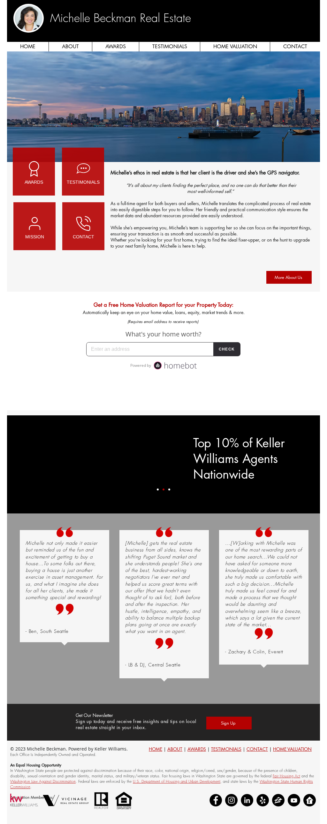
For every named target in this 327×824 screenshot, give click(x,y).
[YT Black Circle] (294, 800)
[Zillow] (278, 800)
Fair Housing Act (286, 776)
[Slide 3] (169, 489)
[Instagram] (231, 800)
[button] (314, 25)
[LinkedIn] (247, 800)
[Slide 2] (163, 489)
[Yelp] (262, 800)
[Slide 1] (158, 489)
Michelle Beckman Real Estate (120, 18)
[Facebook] (215, 800)
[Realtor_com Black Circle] (309, 800)
